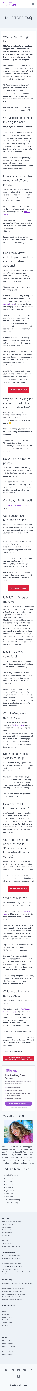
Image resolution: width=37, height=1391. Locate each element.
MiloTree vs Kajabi (7, 1343)
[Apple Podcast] (18, 1376)
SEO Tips (9, 1178)
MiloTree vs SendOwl (8, 1346)
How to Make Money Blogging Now (12, 1299)
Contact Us (5, 1314)
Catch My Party (18, 725)
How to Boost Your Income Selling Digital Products (17, 1283)
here (30, 1163)
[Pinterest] (18, 1370)
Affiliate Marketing (13, 1200)
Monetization (11, 1181)
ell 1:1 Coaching (7, 1232)
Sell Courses (6, 1235)
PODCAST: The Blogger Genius (11, 1255)
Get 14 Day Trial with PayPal (18, 505)
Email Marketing (12, 1203)
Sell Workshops (6, 1227)
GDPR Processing (7, 1325)
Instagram (10, 1190)
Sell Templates (6, 1243)
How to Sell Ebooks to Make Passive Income (15, 1297)
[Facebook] (6, 1370)
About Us (5, 1309)
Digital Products (12, 1175)
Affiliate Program (7, 1317)
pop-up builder (9, 304)
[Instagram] (12, 1370)
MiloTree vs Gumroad (8, 1349)
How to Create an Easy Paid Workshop (13, 1294)
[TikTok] (30, 1370)
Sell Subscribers (7, 1238)
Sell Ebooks (5, 1240)
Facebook (10, 1197)
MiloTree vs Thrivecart (8, 1341)
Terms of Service (7, 1322)
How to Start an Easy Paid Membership (13, 1288)
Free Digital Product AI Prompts (11, 1258)
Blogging (9, 1184)
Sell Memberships (7, 1230)
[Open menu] (33, 3)
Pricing (4, 1311)
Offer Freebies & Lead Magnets (11, 1221)
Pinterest (9, 1187)
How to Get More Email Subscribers (12, 1291)
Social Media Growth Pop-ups (11, 1246)
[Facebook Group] (24, 1370)
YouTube (9, 1194)
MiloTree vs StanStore (8, 1352)
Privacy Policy (6, 1320)
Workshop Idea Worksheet (10, 1269)
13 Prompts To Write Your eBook (11, 1263)
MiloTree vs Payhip (7, 1354)
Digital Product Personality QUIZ (12, 1261)
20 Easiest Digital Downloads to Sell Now (14, 1286)
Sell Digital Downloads (9, 1224)
